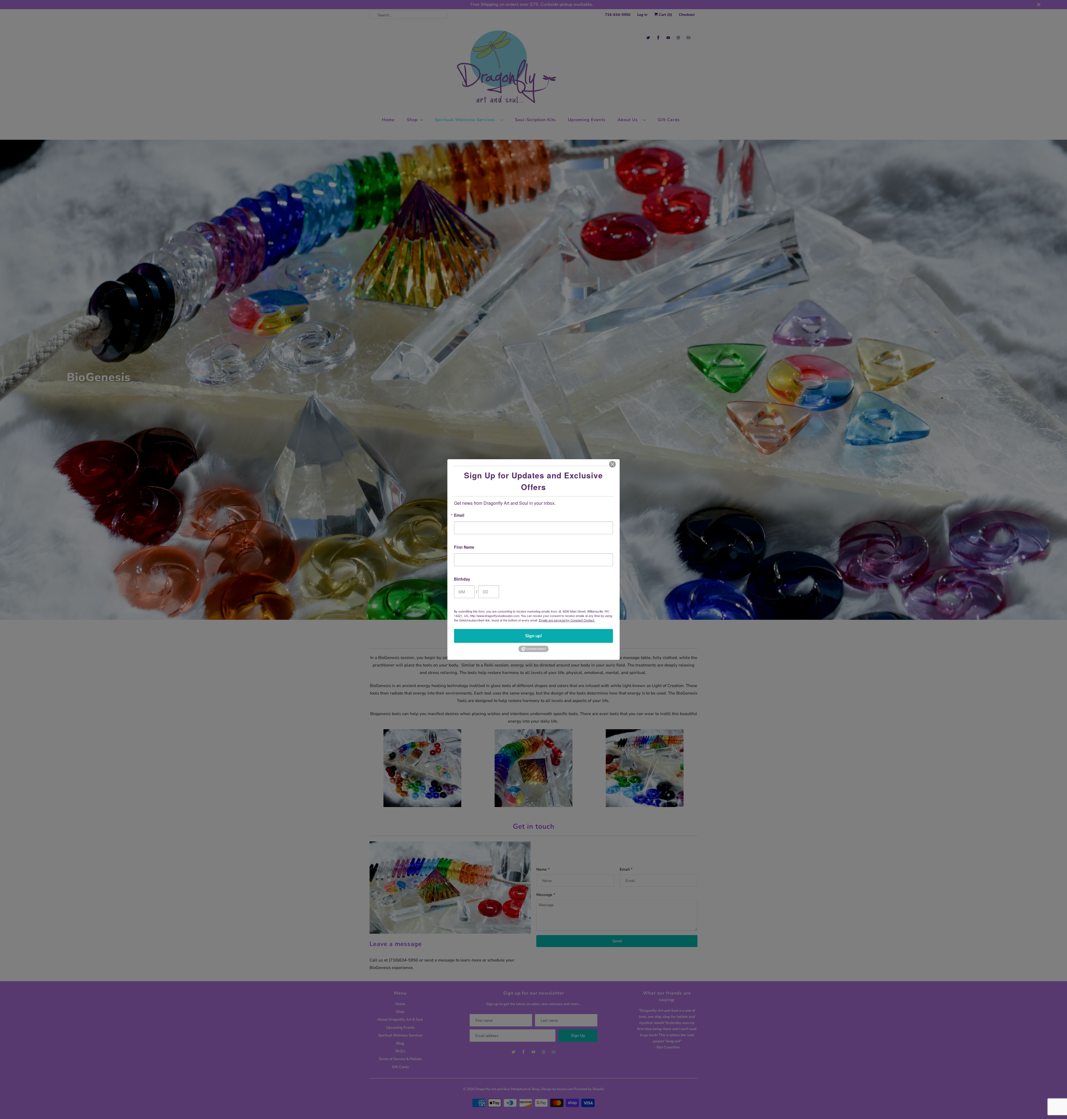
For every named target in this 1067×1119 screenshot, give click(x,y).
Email (459, 515)
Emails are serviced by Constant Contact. (567, 620)
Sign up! (533, 636)
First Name (464, 547)
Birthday (462, 579)
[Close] (612, 464)
